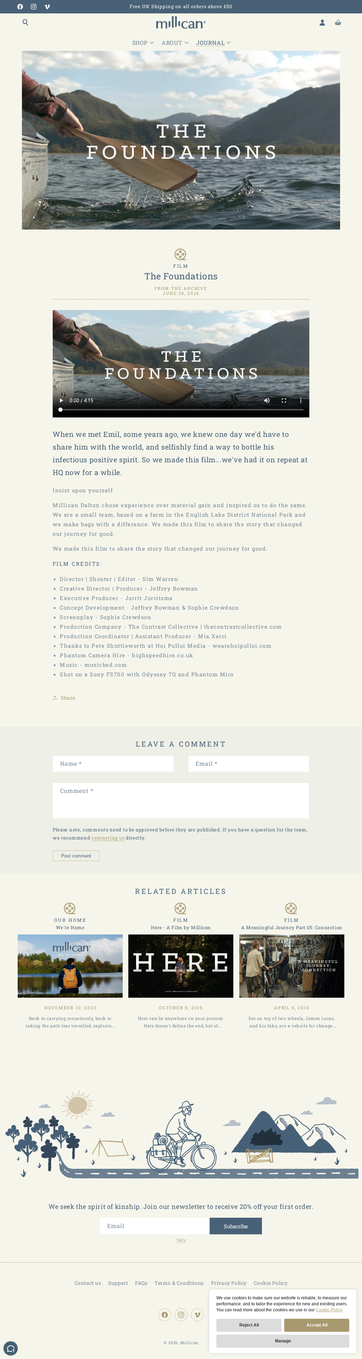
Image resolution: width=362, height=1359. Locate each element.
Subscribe (236, 1226)
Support (118, 1283)
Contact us (88, 1283)
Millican (189, 1342)
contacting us (108, 838)
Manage (283, 1341)
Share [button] (68, 697)
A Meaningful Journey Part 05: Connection (292, 928)
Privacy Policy (229, 1283)
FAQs (141, 1283)
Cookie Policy (329, 1309)
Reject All (249, 1325)
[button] (25, 22)
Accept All (316, 1325)
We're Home (70, 928)
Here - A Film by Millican (181, 928)
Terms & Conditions (179, 1283)
